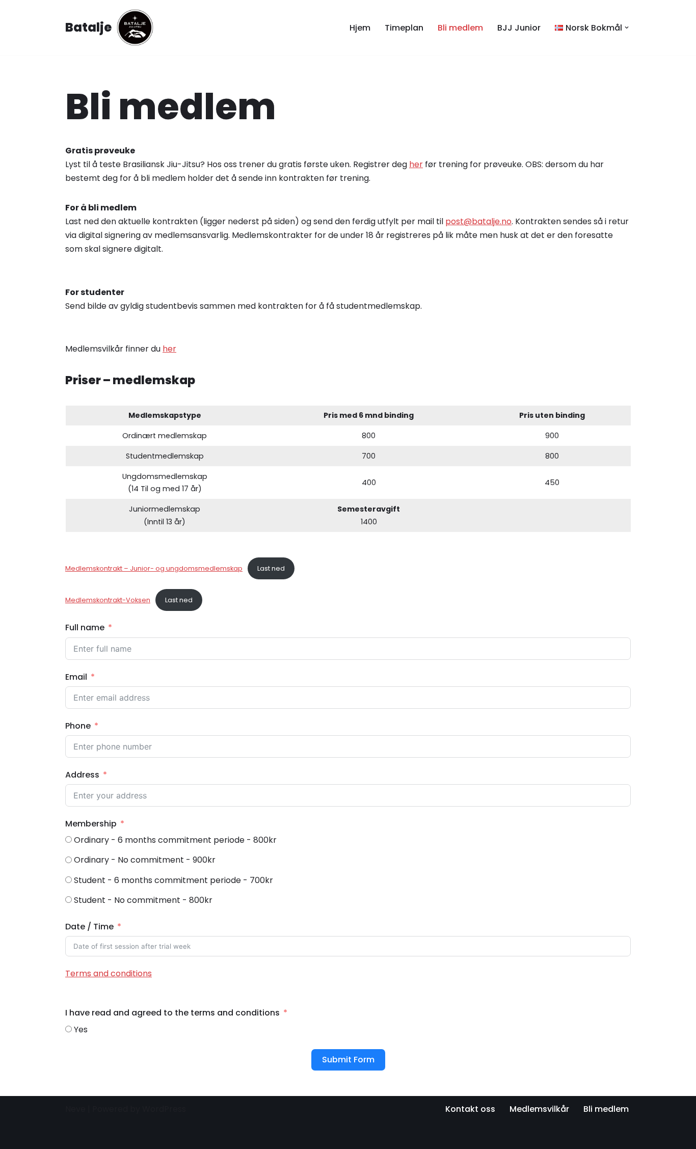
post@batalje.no (478, 221)
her (416, 164)
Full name (84, 627)
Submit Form (348, 1059)
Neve (75, 1109)
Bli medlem (460, 28)
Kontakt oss (470, 1109)
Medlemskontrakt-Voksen (107, 600)
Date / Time (89, 926)
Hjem (360, 28)
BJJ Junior (519, 28)
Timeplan (404, 28)
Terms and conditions (108, 973)
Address (82, 775)
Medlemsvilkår (539, 1109)
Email (76, 677)
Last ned (271, 568)
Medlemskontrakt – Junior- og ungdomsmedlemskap (154, 568)
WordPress (164, 1109)
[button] (627, 27)
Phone (78, 726)
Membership (91, 824)
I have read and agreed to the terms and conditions (172, 1013)
